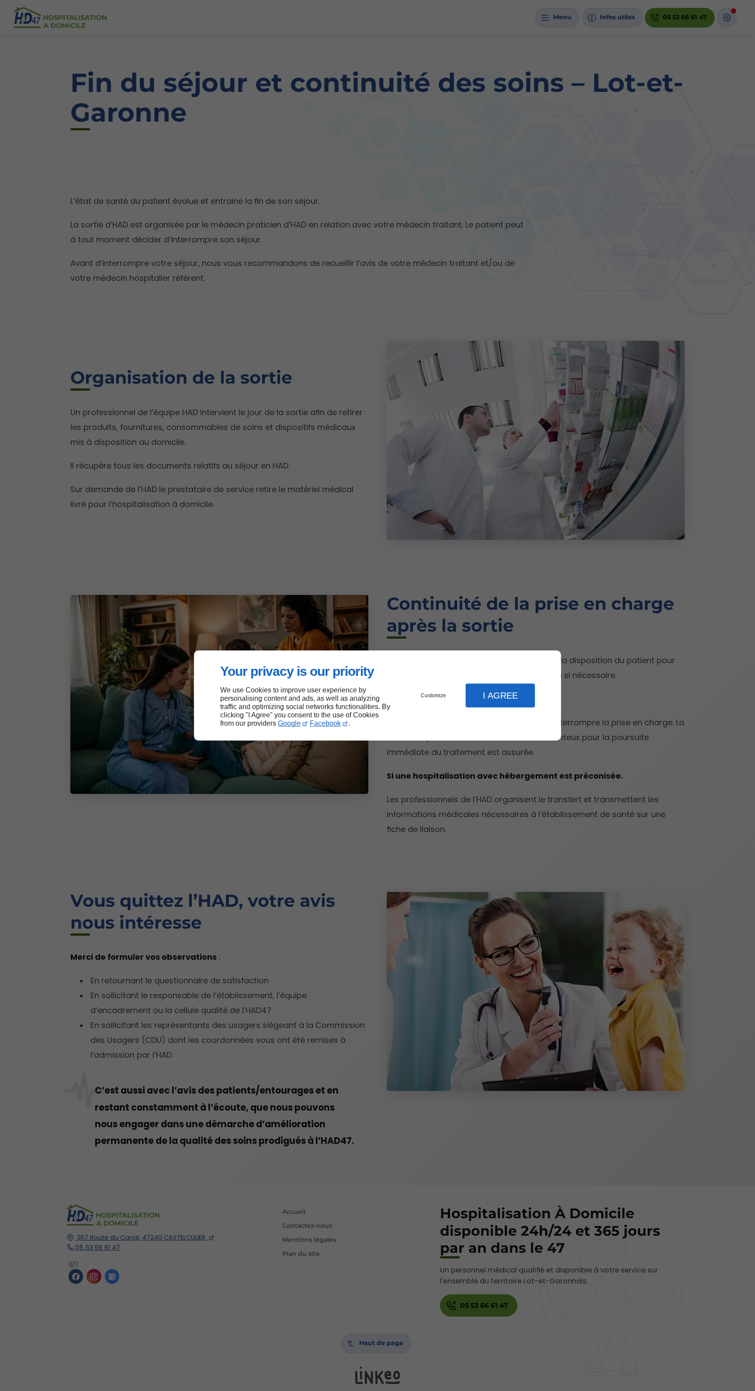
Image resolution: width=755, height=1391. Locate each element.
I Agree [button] (500, 695)
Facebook (325, 723)
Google (289, 723)
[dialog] (377, 695)
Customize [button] (433, 695)
